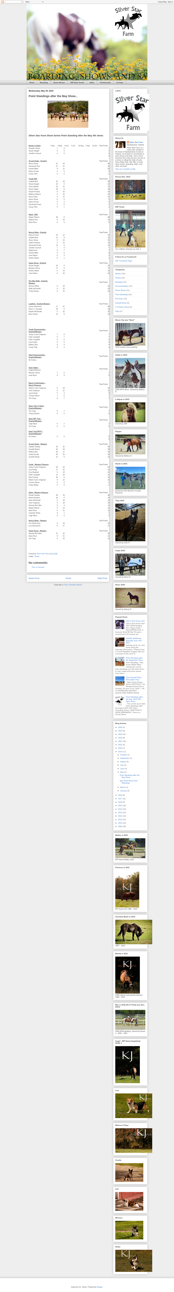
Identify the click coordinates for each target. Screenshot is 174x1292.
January (123, 791)
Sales (92, 82)
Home (31, 82)
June (122, 769)
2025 (120, 731)
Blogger (99, 1287)
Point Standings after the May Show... (130, 776)
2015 (120, 805)
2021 (120, 745)
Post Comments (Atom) (73, 585)
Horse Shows (59, 82)
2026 (120, 727)
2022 (120, 741)
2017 (120, 799)
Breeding (119, 282)
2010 (120, 823)
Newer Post (34, 578)
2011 (120, 819)
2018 (120, 795)
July (122, 765)
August (123, 762)
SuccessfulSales (121, 286)
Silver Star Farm (136, 142)
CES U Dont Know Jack (135, 621)
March (123, 787)
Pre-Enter (119, 299)
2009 (120, 826)
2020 (120, 748)
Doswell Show (120, 303)
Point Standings (121, 294)
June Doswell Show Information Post (134, 678)
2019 (120, 752)
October (123, 755)
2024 (120, 734)
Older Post (102, 578)
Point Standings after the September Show (134, 659)
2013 (120, 812)
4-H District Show (122, 307)
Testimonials (105, 82)
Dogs (117, 311)
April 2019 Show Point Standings (128, 782)
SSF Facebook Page (123, 261)
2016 (120, 802)
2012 (120, 816)
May (122, 772)
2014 (120, 809)
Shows (37, 556)
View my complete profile (125, 169)
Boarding (44, 82)
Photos (118, 278)
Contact (119, 82)
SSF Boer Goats (77, 82)
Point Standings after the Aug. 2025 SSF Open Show (134, 699)
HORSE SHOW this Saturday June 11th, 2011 (134, 640)
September (125, 758)
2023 (120, 738)
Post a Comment (38, 567)
